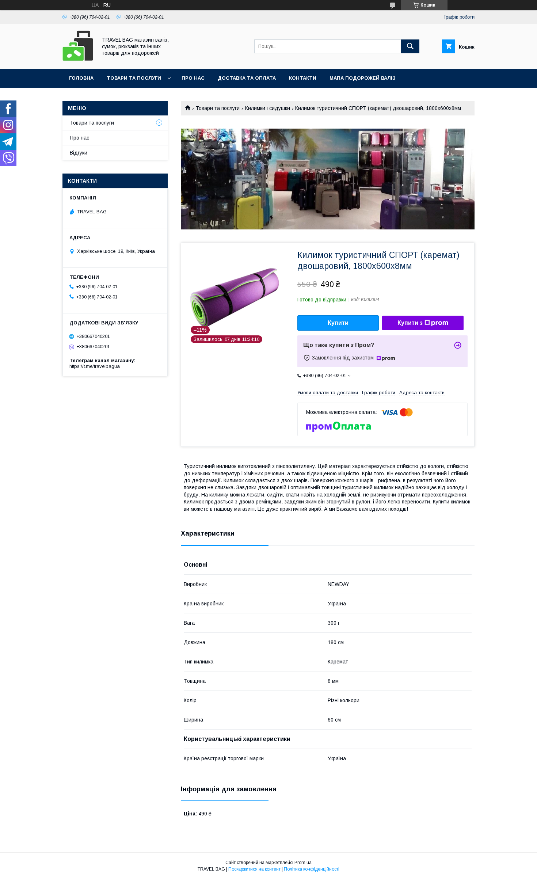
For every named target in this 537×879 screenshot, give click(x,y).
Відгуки (78, 153)
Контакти (302, 78)
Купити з (410, 323)
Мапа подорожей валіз (363, 78)
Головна (81, 78)
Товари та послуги (134, 78)
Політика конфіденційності (311, 869)
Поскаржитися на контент (254, 869)
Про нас (193, 78)
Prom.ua (303, 862)
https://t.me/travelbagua (94, 366)
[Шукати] (410, 46)
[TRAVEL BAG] (77, 59)
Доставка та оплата (247, 78)
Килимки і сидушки (267, 108)
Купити (338, 323)
